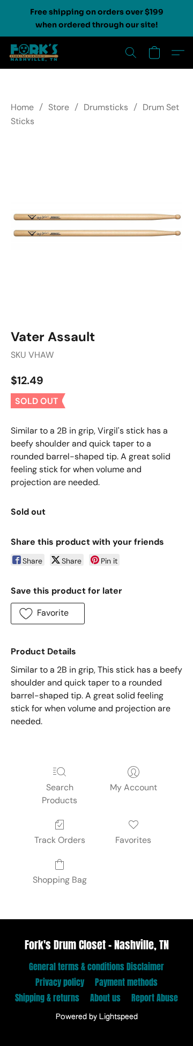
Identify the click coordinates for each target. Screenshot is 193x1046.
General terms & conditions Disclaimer (96, 966)
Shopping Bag (60, 879)
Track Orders (59, 840)
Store (58, 107)
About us (105, 997)
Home (22, 107)
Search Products (59, 794)
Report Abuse (154, 997)
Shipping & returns (47, 997)
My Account (133, 787)
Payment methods (126, 982)
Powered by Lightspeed (97, 1017)
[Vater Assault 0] (96, 226)
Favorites (133, 840)
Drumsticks (106, 107)
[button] (35, 53)
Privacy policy (59, 982)
